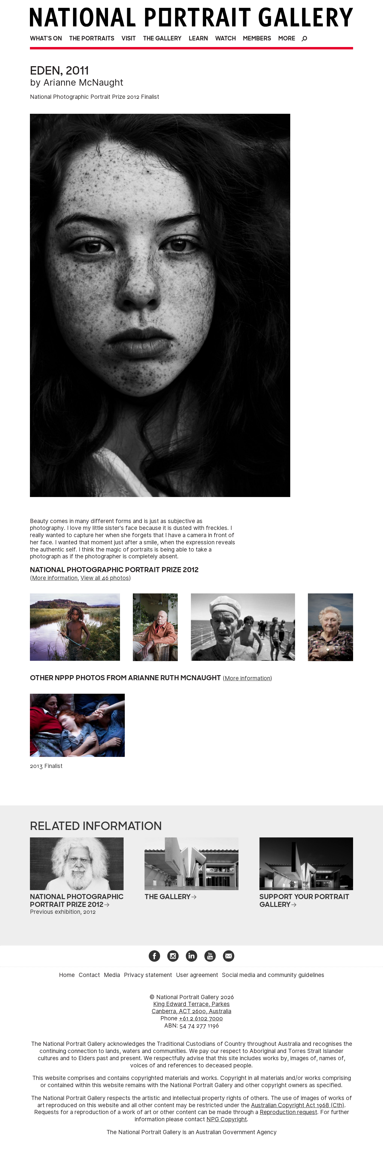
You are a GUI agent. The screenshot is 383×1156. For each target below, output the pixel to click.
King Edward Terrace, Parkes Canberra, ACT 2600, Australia (191, 1008)
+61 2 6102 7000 (201, 1018)
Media (112, 975)
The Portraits (91, 38)
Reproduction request (288, 1112)
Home (67, 975)
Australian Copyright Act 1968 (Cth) (297, 1105)
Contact (89, 975)
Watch (225, 38)
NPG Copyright (226, 1119)
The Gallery (162, 38)
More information (54, 578)
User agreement (197, 975)
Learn (198, 38)
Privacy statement (148, 975)
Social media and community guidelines (273, 975)
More (286, 38)
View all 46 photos (104, 578)
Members (257, 38)
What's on (46, 38)
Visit (128, 38)
